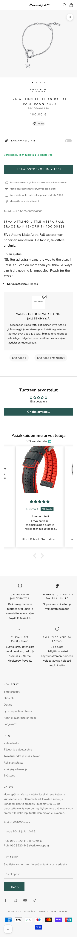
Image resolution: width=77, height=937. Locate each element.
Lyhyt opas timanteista (18, 711)
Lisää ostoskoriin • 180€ (38, 169)
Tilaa (14, 887)
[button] (35, 555)
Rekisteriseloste (13, 762)
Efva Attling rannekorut (50, 358)
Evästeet (9, 775)
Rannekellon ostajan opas (20, 718)
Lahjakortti (10, 724)
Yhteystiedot (11, 692)
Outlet (8, 704)
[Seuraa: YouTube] (25, 900)
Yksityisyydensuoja (15, 769)
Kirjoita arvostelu (38, 412)
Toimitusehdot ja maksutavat (22, 756)
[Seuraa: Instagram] (15, 900)
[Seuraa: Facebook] (5, 900)
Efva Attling (19, 358)
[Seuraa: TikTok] (35, 900)
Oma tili (8, 698)
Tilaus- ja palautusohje (18, 749)
